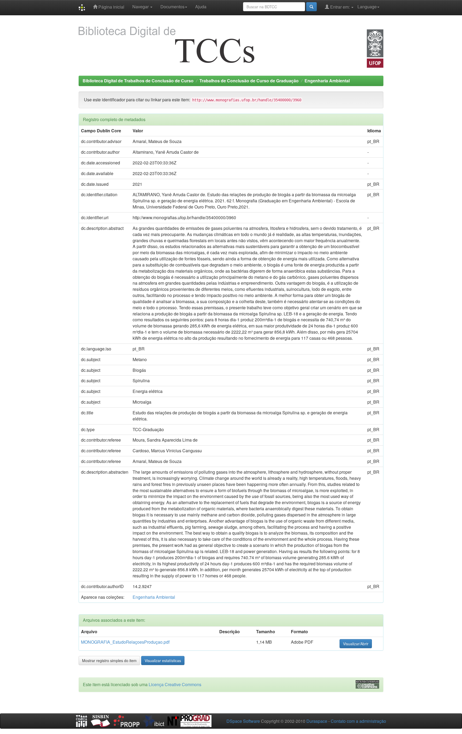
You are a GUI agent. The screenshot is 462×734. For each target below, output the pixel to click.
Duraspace (316, 721)
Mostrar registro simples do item (109, 660)
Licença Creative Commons (175, 684)
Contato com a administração (358, 721)
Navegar (141, 6)
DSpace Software (243, 721)
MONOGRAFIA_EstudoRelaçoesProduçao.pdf (125, 642)
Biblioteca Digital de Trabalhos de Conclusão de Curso (138, 81)
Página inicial (110, 7)
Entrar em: (340, 7)
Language (367, 6)
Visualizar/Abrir (355, 643)
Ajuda (200, 6)
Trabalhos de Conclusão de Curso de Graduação (249, 81)
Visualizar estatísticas (163, 660)
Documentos (172, 6)
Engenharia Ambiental (327, 81)
